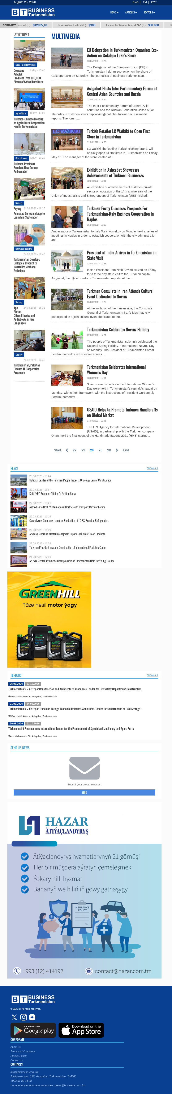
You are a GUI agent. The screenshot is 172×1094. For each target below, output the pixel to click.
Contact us (16, 1060)
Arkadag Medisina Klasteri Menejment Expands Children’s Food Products (67, 534)
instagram (23, 1017)
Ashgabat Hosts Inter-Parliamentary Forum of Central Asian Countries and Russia (122, 91)
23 (83, 450)
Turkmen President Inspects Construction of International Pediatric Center (67, 547)
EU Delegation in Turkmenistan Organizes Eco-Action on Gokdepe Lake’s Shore (122, 52)
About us (15, 1047)
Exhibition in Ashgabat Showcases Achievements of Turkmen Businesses (115, 172)
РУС (154, 2)
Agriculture (21, 113)
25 (100, 450)
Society (19, 203)
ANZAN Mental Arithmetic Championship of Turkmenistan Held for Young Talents (71, 561)
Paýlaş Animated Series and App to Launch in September (29, 213)
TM (145, 2)
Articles (130, 12)
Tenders (16, 675)
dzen (31, 1017)
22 (75, 450)
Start (57, 450)
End (126, 450)
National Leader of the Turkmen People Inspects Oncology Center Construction (70, 480)
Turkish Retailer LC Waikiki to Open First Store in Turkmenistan (118, 133)
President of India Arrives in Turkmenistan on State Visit (121, 255)
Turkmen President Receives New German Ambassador (26, 167)
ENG (135, 2)
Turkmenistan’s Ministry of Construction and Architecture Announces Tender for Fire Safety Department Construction (74, 689)
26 (109, 450)
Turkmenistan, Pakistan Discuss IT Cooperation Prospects (27, 368)
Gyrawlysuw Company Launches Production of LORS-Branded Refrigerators (69, 520)
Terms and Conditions (22, 1051)
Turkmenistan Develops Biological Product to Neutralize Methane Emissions (27, 264)
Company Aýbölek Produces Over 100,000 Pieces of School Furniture (28, 76)
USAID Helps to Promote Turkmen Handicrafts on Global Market (122, 412)
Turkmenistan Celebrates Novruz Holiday (118, 329)
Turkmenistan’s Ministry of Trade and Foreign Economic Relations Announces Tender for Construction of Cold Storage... (75, 708)
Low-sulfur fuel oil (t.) (61, 25)
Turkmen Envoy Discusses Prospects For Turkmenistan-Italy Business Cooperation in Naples (120, 214)
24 (92, 450)
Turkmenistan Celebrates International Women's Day (116, 369)
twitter (14, 1017)
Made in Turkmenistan (25, 64)
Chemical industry (24, 249)
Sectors (148, 12)
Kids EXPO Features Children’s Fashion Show (52, 493)
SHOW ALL (152, 468)
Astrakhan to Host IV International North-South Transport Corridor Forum (67, 507)
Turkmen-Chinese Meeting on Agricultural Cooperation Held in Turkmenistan (29, 122)
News (14, 468)
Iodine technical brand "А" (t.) (117, 25)
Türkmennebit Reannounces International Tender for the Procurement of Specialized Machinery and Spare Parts (71, 728)
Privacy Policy (18, 1055)
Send (84, 792)
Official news (21, 158)
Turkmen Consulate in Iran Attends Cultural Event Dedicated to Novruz (120, 293)
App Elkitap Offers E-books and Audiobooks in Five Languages (24, 315)
